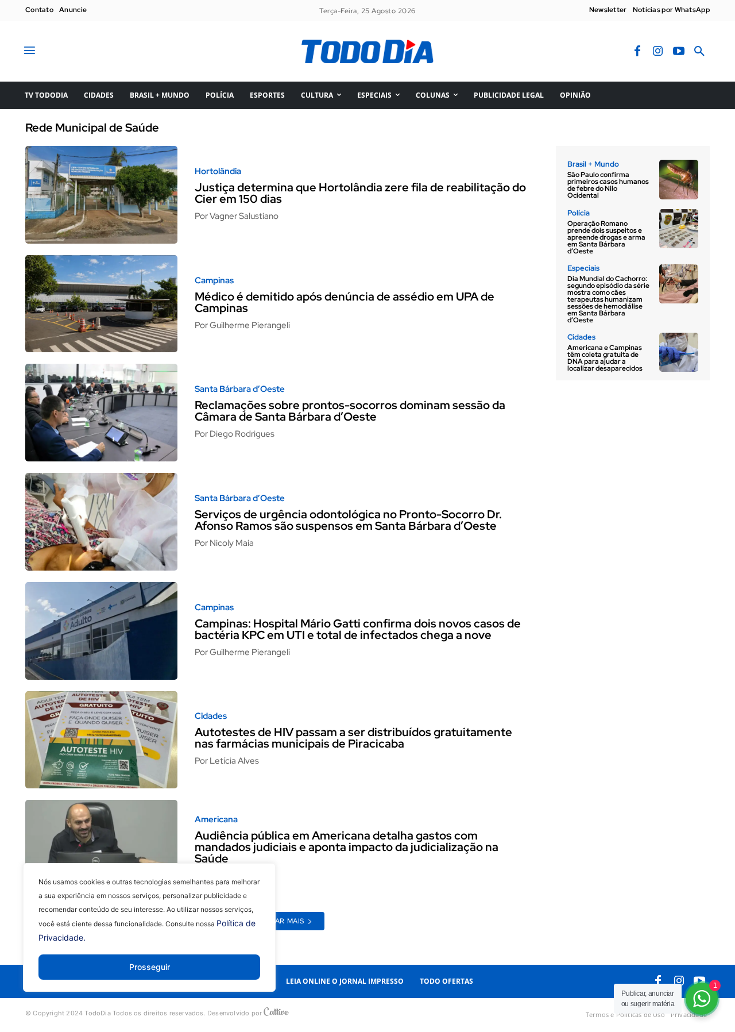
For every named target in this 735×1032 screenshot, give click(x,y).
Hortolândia (218, 171)
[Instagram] (658, 51)
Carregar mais (274, 921)
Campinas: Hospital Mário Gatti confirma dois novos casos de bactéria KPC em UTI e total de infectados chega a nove (358, 629)
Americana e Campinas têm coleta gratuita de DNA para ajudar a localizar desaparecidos (605, 358)
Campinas (214, 280)
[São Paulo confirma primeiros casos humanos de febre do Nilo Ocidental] (678, 179)
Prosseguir (149, 967)
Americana (216, 819)
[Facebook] (637, 51)
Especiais (583, 268)
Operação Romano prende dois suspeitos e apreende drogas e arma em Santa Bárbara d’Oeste (606, 237)
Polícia (578, 213)
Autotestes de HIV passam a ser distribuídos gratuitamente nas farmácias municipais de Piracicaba (353, 738)
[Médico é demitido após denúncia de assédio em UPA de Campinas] (101, 304)
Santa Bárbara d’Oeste (240, 389)
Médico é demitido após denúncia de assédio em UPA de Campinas (344, 302)
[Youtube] (678, 51)
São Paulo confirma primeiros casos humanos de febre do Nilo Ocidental (608, 185)
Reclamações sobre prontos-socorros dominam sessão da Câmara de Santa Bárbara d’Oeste (350, 411)
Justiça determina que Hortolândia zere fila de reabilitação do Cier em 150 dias (360, 193)
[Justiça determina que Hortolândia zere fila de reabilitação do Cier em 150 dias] (101, 195)
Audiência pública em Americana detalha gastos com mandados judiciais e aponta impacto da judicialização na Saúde (346, 847)
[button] (699, 51)
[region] (149, 936)
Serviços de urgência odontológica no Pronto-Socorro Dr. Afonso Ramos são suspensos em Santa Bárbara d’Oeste (348, 520)
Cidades (211, 716)
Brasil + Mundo (593, 164)
